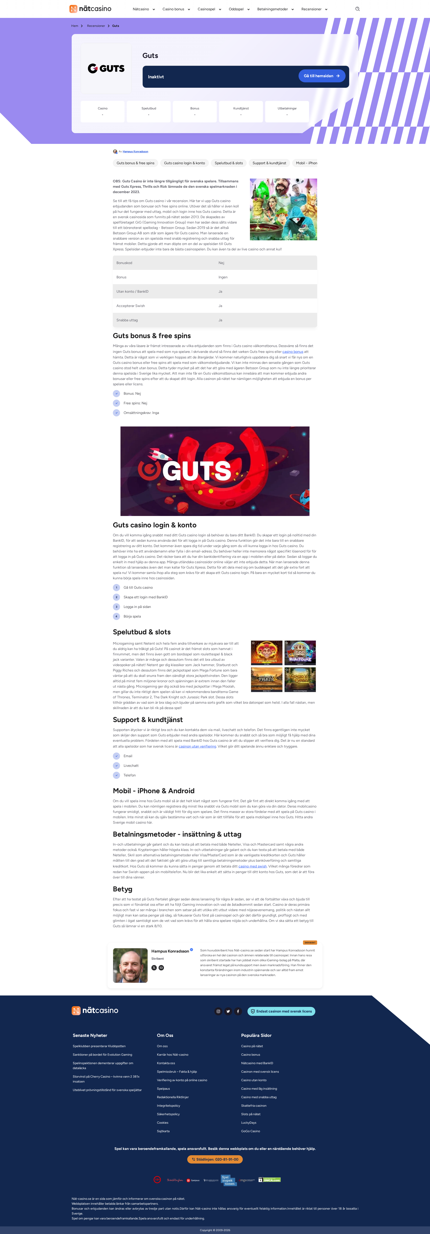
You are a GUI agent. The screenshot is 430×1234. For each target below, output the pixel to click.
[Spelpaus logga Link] (193, 1180)
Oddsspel (236, 9)
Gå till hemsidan (318, 75)
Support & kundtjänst (269, 163)
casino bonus (292, 352)
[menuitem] (144, 9)
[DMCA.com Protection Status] (269, 1180)
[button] (258, 963)
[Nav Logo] (90, 9)
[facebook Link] (238, 1011)
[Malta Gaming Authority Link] (247, 1180)
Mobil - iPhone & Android (316, 163)
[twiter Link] (228, 1011)
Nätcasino (141, 9)
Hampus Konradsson (135, 151)
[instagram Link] (218, 1011)
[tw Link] (154, 967)
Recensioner (311, 9)
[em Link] (161, 967)
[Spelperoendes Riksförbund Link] (211, 1180)
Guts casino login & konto (184, 163)
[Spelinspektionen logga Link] (229, 1180)
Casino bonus (173, 9)
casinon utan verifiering (197, 746)
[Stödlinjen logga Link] (175, 1180)
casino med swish (253, 866)
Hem (74, 26)
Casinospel (206, 9)
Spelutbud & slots (229, 163)
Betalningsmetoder (272, 9)
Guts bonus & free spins (135, 163)
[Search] (355, 9)
